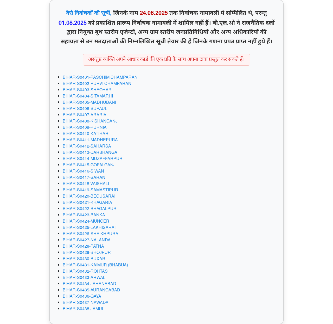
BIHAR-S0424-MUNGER (86, 221)
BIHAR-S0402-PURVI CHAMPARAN (97, 83)
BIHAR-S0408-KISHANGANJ (90, 121)
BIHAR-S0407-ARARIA (84, 115)
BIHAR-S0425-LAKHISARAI (89, 227)
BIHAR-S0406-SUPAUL (85, 108)
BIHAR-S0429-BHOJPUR (87, 252)
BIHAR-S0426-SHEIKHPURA (90, 233)
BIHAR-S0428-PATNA (83, 246)
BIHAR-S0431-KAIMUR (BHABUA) (95, 265)
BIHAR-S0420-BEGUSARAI (89, 196)
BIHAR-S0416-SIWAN (83, 171)
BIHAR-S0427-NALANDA (87, 240)
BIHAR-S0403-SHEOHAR (87, 90)
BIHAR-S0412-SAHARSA (87, 146)
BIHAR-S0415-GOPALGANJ (89, 165)
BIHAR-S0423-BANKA (84, 215)
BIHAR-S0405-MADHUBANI (89, 102)
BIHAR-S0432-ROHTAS (85, 271)
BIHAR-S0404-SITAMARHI (88, 96)
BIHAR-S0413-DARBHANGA (90, 152)
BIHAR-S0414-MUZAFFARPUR (93, 158)
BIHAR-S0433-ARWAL (84, 277)
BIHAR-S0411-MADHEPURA (90, 140)
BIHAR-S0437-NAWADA (85, 302)
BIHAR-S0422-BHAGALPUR (90, 208)
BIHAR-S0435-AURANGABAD (91, 290)
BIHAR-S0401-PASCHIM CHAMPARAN (100, 77)
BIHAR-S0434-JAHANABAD (89, 283)
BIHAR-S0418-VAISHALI (86, 183)
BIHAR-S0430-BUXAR (84, 258)
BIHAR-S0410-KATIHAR (85, 133)
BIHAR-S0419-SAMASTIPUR (90, 190)
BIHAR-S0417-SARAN (84, 177)
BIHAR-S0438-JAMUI (83, 308)
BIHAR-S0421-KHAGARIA (87, 202)
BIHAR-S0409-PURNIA (85, 127)
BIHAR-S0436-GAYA (82, 296)
